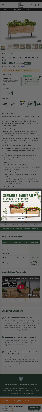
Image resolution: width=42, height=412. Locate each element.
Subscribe (21, 218)
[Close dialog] (39, 192)
